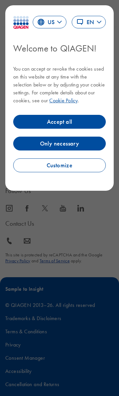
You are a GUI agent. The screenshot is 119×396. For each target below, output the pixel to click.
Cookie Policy (63, 100)
